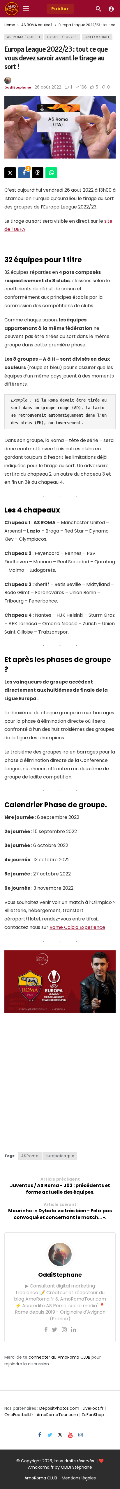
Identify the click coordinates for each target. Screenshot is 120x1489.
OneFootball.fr (18, 1415)
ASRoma (30, 1155)
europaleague (59, 1155)
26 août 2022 (48, 87)
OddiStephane (17, 87)
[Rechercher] (98, 8)
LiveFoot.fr (93, 1408)
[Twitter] (54, 1329)
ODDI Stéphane (76, 1467)
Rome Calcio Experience (77, 927)
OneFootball (97, 37)
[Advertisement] (60, 1081)
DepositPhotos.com (59, 1408)
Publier (60, 9)
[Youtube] (70, 1435)
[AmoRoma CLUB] (111, 8)
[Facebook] (45, 1329)
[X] (60, 1435)
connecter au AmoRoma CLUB (59, 1357)
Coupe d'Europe (62, 37)
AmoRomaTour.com (57, 1415)
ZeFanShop (93, 1415)
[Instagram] (64, 1329)
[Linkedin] (73, 1329)
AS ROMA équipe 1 (23, 37)
